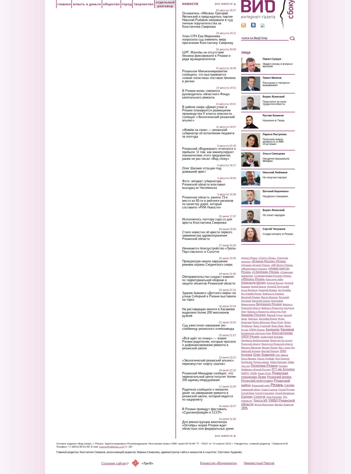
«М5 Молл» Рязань (282, 265)
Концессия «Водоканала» (218, 463)
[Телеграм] (263, 26)
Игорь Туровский (262, 326)
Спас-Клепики (274, 397)
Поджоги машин (261, 362)
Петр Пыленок (282, 358)
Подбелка (246, 362)
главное (64, 4)
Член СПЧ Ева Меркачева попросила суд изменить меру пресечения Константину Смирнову (207, 40)
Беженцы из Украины (273, 294)
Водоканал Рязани (269, 304)
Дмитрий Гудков (275, 315)
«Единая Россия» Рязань (268, 261)
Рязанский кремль (279, 377)
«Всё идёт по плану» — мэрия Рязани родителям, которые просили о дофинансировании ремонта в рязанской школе (209, 343)
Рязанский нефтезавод (257, 380)
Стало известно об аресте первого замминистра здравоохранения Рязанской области (207, 236)
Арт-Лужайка (284, 290)
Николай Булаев (250, 351)
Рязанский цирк (261, 385)
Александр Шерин (253, 282)
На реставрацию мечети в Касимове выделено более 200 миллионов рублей (208, 313)
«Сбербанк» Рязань (265, 272)
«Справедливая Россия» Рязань (272, 275)
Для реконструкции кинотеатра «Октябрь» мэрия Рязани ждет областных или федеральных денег (208, 425)
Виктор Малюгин (269, 297)
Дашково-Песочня (253, 315)
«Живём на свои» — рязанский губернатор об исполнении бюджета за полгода (208, 133)
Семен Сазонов (269, 389)
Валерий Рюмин (250, 297)
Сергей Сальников (264, 393)
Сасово (289, 385)
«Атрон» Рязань (249, 258)
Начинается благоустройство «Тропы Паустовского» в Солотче (209, 250)
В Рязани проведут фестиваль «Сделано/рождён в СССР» (204, 410)
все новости (223, 3)
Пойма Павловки (278, 362)
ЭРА (244, 408)
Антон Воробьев (249, 290)
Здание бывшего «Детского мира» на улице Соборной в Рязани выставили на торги (209, 296)
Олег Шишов (282, 355)
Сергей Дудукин (286, 389)
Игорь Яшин (277, 326)
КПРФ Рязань (257, 329)
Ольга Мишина (248, 358)
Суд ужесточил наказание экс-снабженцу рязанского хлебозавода (208, 327)
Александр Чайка (274, 279)
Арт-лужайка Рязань (251, 294)
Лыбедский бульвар (272, 336)
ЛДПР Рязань (250, 336)
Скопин (247, 396)
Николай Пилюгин (270, 351)
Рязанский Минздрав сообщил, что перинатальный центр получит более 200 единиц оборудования (209, 377)
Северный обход (251, 389)
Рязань (277, 384)
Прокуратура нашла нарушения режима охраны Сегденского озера (207, 263)
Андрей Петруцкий (278, 286)
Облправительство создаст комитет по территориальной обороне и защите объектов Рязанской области (208, 280)
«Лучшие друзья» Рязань (255, 265)
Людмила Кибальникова (255, 340)
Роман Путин (264, 373)
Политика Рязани (264, 365)
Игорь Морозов (261, 322)
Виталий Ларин (261, 300)
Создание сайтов (115, 463)
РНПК (253, 373)
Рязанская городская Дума (264, 375)
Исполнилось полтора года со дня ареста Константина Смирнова (207, 221)
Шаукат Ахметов (284, 404)
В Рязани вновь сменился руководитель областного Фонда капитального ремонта (205, 94)
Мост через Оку (287, 347)
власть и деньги (87, 4)
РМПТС (245, 373)
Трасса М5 (260, 400)
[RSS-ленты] (243, 26)
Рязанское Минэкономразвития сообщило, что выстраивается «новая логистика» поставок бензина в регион (208, 76)
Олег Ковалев (264, 354)
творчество (144, 4)
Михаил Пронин (270, 347)
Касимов (287, 329)
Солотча (259, 396)
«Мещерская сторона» (254, 268)
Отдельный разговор (165, 4)
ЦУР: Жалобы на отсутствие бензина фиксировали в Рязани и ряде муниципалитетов (206, 56)
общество (111, 4)
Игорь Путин (277, 322)
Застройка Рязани (268, 319)
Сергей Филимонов (284, 393)
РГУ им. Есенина (283, 369)
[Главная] (268, 28)
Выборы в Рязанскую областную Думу (267, 311)
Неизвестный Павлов (259, 463)
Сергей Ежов (247, 393)
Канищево (273, 329)
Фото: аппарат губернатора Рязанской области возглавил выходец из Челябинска (203, 185)
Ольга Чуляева (265, 358)
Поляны (283, 366)
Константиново (282, 333)
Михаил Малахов (251, 347)
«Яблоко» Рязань (253, 279)
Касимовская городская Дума (256, 333)
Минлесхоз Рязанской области (277, 344)
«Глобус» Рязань (267, 258)
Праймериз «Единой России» (256, 369)
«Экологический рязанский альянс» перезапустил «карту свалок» (208, 362)
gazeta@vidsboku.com (113, 446)
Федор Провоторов (264, 404)
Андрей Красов (258, 286)
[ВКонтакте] (253, 26)
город (127, 4)
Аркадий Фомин (268, 290)
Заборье (253, 318)
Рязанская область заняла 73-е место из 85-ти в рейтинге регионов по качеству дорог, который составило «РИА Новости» (207, 202)
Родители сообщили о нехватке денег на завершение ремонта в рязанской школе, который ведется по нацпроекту (207, 394)
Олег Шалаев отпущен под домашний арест (201, 170)
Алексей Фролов (275, 283)
